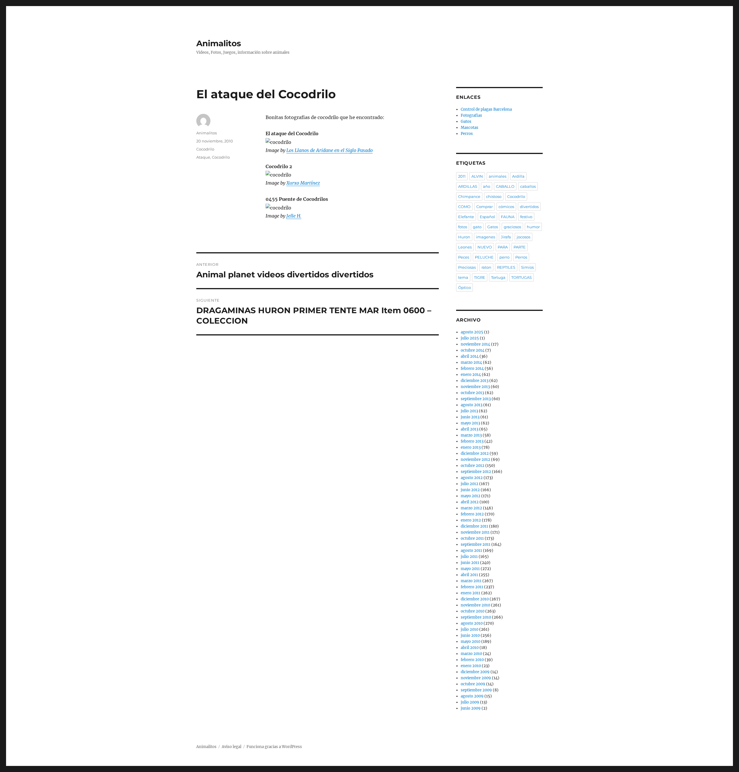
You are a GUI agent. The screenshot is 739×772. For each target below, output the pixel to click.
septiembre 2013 (476, 398)
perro (504, 257)
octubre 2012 (472, 465)
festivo (526, 216)
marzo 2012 (471, 508)
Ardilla (518, 176)
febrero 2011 (472, 586)
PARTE (520, 247)
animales (497, 176)
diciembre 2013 (474, 380)
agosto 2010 (472, 623)
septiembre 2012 (476, 471)
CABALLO (505, 186)
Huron (464, 237)
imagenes (485, 237)
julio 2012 (469, 483)
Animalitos (218, 43)
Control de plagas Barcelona (486, 109)
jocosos (523, 237)
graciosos (512, 226)
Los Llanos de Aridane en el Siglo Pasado (329, 150)
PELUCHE (484, 257)
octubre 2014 (472, 350)
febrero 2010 (472, 659)
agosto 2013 (471, 404)
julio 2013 (469, 411)
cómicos (506, 206)
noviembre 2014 (475, 344)
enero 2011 (470, 593)
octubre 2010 (472, 611)
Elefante (466, 216)
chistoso (493, 196)
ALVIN (477, 176)
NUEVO (484, 247)
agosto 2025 (472, 332)
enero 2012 (471, 520)
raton (486, 267)
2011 (462, 176)
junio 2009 (471, 708)
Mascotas (469, 127)
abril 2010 (470, 647)
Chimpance (469, 196)
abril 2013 (469, 429)
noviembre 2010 (475, 605)
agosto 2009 (472, 696)
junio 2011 (470, 562)
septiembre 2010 (476, 617)
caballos (528, 186)
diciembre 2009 (475, 671)
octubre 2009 (473, 684)
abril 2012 (470, 502)
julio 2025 (470, 338)
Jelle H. (293, 216)
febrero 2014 (472, 368)
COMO (464, 206)
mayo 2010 (470, 641)
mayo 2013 (470, 423)
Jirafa (506, 237)
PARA (503, 247)
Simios (527, 267)
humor (533, 226)
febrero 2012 (472, 514)
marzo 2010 (471, 653)
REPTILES (506, 267)
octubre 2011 (472, 538)
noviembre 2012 (475, 459)
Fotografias (471, 115)
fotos (462, 226)
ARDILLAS (467, 186)
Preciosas (467, 267)
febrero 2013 (472, 441)
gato (477, 226)
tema (463, 277)
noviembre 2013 (475, 386)
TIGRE (479, 277)
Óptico (464, 287)
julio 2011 (469, 556)
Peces (463, 257)
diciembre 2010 (475, 599)
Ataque (203, 157)
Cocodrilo (205, 149)
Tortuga (498, 277)
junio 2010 (470, 635)
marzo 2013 (471, 435)
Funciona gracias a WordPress (274, 746)
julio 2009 (470, 702)
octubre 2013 (472, 392)
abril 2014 (470, 356)
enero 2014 (471, 374)
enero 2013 (471, 447)
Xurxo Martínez (303, 183)
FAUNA (507, 216)
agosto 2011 (471, 550)
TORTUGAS (521, 277)
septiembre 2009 (476, 690)
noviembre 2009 (476, 677)
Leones (465, 247)
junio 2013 (470, 417)
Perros (467, 133)
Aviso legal (231, 746)
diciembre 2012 (475, 453)
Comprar (484, 206)
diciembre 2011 (474, 526)
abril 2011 (469, 574)
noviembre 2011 (475, 532)
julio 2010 (469, 629)
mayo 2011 (470, 568)
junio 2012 (470, 489)
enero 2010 (471, 665)
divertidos (529, 206)
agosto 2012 (472, 477)
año (486, 186)
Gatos (466, 121)
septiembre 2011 (475, 544)
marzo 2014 (471, 362)
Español (487, 216)
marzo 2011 (471, 580)
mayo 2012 (470, 495)
